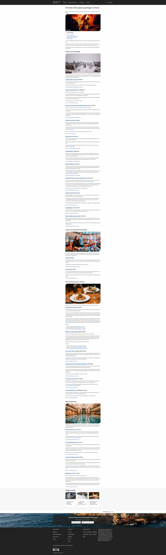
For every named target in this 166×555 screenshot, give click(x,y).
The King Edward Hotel (71, 442)
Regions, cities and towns (73, 2)
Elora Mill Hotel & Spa (71, 390)
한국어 (86, 531)
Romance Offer (69, 452)
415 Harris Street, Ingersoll (73, 387)
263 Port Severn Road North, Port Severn (76, 87)
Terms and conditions (56, 545)
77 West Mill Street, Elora (73, 397)
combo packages (93, 85)
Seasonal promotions (69, 188)
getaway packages (76, 341)
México (84, 536)
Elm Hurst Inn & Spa (70, 379)
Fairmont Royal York (70, 430)
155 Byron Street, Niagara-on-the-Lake (78, 327)
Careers (69, 541)
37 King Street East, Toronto (73, 454)
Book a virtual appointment (88, 522)
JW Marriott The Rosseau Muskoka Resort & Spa (77, 106)
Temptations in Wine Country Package (73, 357)
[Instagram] (56, 550)
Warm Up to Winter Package (71, 131)
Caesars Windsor (69, 258)
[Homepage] (56, 2)
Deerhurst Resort (69, 164)
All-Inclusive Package (71, 157)
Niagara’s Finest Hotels (71, 332)
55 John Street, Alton (72, 133)
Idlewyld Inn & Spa (70, 473)
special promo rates (85, 264)
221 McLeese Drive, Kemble (73, 213)
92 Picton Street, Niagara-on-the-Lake (80, 348)
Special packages (68, 373)
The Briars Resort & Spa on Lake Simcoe (75, 178)
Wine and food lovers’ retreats (72, 37)
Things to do (65, 2)
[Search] (106, 2)
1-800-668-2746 (76, 522)
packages (82, 222)
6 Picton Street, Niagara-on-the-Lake (78, 326)
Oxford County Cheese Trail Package (73, 384)
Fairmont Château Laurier (72, 457)
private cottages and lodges (89, 181)
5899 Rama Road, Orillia (73, 278)
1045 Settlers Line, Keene (73, 204)
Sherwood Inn (69, 136)
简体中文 (90, 531)
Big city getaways (69, 38)
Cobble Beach (68, 208)
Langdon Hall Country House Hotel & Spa (76, 364)
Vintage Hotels (69, 307)
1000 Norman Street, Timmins (74, 226)
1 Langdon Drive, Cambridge (73, 375)
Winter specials (72, 145)
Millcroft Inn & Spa (70, 120)
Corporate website (71, 534)
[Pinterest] (58, 550)
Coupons (54, 538)
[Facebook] (53, 550)
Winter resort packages (70, 34)
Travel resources (81, 2)
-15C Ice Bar (89, 114)
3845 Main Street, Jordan (73, 361)
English (111, 2)
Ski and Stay (73, 173)
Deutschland (94, 531)
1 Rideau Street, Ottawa (73, 470)
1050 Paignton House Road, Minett (75, 117)
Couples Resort (69, 151)
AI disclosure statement (69, 545)
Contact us (88, 2)
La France (90, 534)
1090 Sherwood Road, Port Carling (74, 148)
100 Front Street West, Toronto (74, 439)
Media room (70, 536)
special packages (76, 395)
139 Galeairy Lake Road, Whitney (74, 161)
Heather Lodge (69, 90)
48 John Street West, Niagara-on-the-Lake (79, 328)
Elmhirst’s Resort (69, 193)
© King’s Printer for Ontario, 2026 (58, 552)
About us (69, 538)
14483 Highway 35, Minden (73, 102)
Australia (94, 534)
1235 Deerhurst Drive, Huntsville (74, 175)
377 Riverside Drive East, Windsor (74, 266)
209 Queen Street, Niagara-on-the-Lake (79, 345)
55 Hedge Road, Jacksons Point (74, 190)
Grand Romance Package (77, 437)
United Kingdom (86, 534)
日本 (84, 531)
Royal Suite (97, 312)
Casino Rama (68, 269)
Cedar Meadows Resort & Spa (73, 216)
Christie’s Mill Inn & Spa (71, 80)
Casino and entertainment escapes (72, 36)
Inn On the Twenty (70, 351)
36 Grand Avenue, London (73, 486)
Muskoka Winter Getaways (72, 170)
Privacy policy (63, 545)
